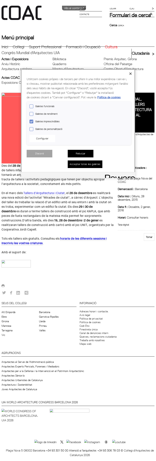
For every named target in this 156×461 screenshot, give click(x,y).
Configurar (42, 138)
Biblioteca (59, 59)
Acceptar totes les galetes (85, 164)
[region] (78, 123)
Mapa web (85, 344)
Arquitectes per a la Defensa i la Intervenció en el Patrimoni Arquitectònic (43, 371)
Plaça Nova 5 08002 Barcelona (26, 450)
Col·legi (18, 46)
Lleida (42, 321)
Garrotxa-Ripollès (49, 316)
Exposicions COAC (15, 82)
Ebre (4, 316)
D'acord (39, 153)
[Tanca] (130, 73)
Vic (3, 335)
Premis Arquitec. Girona (120, 59)
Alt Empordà (8, 312)
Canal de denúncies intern (94, 333)
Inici (5, 46)
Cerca (114, 25)
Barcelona (44, 312)
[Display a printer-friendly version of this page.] (3, 286)
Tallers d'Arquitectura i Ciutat (44, 193)
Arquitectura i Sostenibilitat (17, 384)
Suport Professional (45, 46)
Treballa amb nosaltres (92, 340)
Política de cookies (90, 322)
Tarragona (7, 330)
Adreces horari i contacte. (94, 311)
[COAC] (40, 15)
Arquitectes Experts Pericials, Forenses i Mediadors (30, 366)
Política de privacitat (91, 318)
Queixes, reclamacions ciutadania (98, 336)
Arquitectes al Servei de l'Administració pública (28, 362)
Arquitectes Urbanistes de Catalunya (22, 380)
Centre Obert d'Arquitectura (123, 69)
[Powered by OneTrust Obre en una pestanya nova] (118, 175)
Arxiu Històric (11, 64)
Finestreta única (89, 329)
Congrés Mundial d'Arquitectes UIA (31, 52)
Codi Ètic (85, 326)
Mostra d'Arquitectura (68, 69)
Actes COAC (11, 77)
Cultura (111, 46)
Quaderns (59, 64)
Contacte (84, 14)
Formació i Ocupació (83, 46)
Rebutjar (80, 153)
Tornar (149, 237)
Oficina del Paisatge (118, 64)
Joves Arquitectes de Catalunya (19, 389)
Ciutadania (141, 53)
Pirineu (43, 326)
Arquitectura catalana (17, 69)
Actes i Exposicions (15, 59)
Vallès (42, 330)
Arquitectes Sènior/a (13, 375)
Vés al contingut (74, 8)
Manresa (6, 326)
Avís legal (85, 315)
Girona (5, 321)
